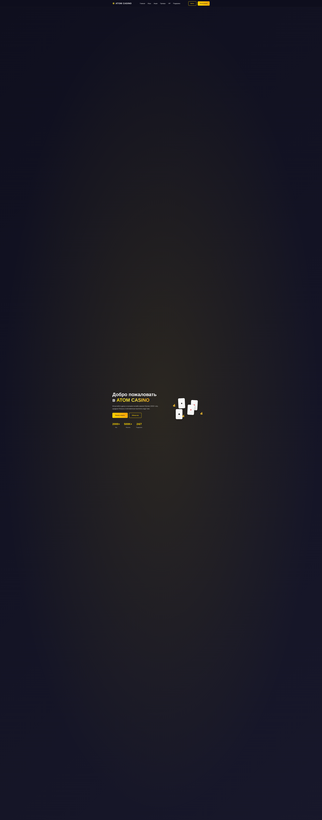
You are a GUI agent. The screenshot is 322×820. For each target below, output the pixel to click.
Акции (155, 3)
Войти (192, 3)
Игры (149, 3)
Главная (142, 3)
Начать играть (120, 415)
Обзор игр (135, 415)
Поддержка (176, 3)
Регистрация (203, 3)
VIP (169, 3)
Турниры (163, 3)
